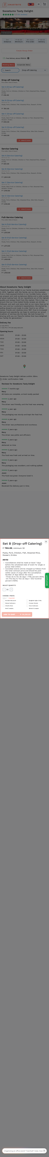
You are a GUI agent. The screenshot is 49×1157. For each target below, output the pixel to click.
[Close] (46, 542)
